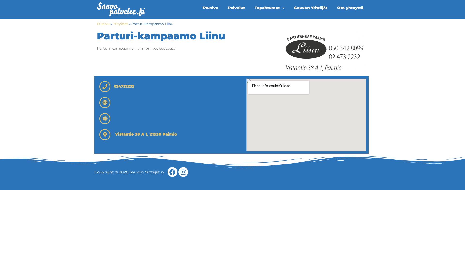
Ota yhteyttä (350, 8)
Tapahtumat (267, 8)
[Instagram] (183, 172)
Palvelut (236, 8)
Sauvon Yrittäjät (310, 8)
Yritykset (120, 24)
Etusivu (210, 8)
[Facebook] (172, 172)
